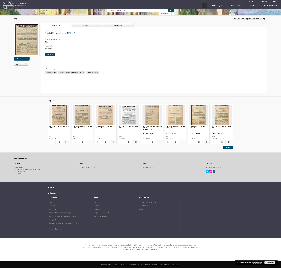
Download (22, 64)
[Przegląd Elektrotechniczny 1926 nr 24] (129, 115)
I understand (270, 263)
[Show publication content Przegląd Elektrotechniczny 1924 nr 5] (82, 142)
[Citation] (264, 18)
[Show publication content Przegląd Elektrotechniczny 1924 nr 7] (105, 142)
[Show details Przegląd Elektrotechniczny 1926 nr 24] (135, 142)
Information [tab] (87, 25)
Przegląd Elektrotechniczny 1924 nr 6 (59, 127)
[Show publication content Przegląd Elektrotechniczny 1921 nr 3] (175, 142)
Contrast (265, 2)
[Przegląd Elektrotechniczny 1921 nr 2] (198, 115)
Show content (22, 59)
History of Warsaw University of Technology (62, 216)
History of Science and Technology (60, 213)
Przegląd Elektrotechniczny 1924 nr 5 (82, 127)
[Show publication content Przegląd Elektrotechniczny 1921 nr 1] (221, 142)
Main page (52, 193)
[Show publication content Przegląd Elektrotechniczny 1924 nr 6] (59, 142)
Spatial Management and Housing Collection (63, 223)
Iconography (53, 220)
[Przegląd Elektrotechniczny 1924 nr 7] (105, 115)
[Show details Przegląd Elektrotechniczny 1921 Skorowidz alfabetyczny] (159, 142)
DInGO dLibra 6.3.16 (122, 265)
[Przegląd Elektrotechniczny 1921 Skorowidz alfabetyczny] (152, 115)
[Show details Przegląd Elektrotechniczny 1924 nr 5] (89, 142)
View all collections (55, 229)
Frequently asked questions (147, 202)
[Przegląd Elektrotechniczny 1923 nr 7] (26, 39)
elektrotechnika (51, 72)
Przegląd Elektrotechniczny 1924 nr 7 (105, 127)
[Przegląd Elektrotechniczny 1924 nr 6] (59, 115)
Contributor (97, 209)
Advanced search (165, 13)
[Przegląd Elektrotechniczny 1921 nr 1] (221, 115)
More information (257, 262)
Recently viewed (270, 6)
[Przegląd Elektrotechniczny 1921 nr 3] (175, 115)
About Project (217, 6)
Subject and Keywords (101, 216)
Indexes (252, 6)
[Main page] (204, 5)
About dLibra (143, 209)
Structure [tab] (118, 25)
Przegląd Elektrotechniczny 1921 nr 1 (221, 127)
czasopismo (48, 48)
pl (252, 1)
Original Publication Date (102, 213)
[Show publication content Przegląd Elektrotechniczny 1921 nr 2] (198, 142)
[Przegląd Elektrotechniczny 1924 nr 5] (82, 115)
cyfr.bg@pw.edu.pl (148, 167)
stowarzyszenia (93, 72)
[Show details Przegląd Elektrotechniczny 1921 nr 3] (182, 142)
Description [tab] (56, 25)
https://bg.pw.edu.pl (212, 167)
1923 (46, 41)
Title (95, 202)
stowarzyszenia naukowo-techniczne (71, 72)
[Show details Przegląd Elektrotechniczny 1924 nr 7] (112, 142)
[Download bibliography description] (51, 142)
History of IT (53, 209)
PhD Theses (52, 206)
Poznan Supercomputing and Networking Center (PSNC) (161, 265)
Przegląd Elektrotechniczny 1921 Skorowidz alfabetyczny (152, 127)
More (228, 147)
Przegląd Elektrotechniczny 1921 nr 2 (198, 127)
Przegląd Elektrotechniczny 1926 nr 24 (129, 127)
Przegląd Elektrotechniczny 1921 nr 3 (175, 127)
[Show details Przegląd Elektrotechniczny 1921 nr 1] (228, 142)
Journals (51, 202)
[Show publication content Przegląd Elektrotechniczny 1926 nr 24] (128, 142)
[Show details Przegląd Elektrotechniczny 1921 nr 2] (205, 142)
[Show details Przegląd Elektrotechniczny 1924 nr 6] (66, 142)
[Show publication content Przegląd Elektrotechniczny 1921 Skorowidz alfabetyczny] (152, 142)
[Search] (171, 10)
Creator (96, 206)
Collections (236, 6)
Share (274, 2)
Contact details (143, 206)
